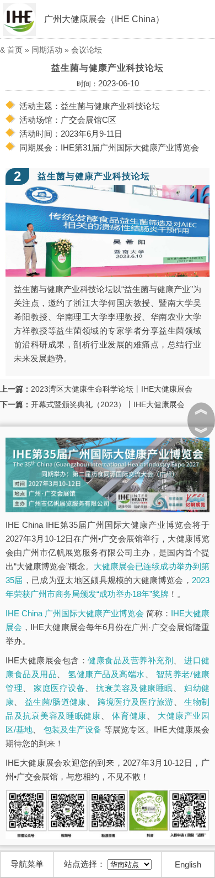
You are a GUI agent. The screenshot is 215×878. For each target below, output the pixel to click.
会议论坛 (86, 49)
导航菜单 (27, 864)
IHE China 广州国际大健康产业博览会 (75, 613)
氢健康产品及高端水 (106, 674)
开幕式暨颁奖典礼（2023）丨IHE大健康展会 (108, 404)
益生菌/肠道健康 (56, 701)
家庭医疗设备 (59, 688)
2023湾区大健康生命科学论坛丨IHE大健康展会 (111, 389)
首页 (15, 49)
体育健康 (129, 715)
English (188, 864)
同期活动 (46, 49)
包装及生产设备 (73, 729)
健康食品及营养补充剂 (130, 660)
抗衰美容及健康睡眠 (134, 688)
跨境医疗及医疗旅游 (136, 701)
